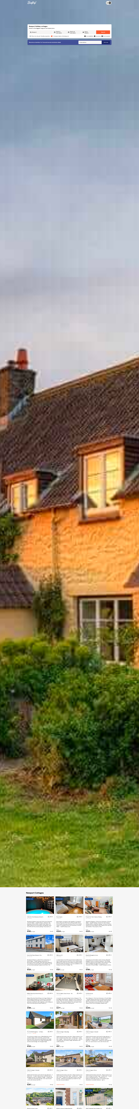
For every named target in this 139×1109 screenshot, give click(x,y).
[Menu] (108, 3)
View (51, 931)
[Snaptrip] (32, 3)
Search (103, 32)
